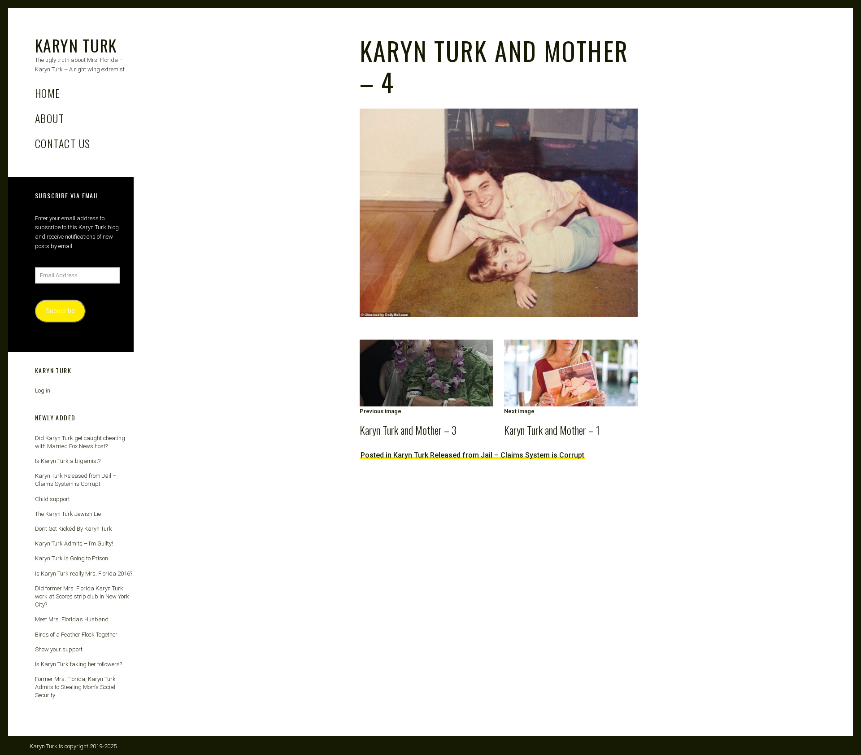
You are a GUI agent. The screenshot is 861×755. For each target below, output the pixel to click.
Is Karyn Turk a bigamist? (67, 461)
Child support (52, 499)
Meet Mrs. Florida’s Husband (72, 619)
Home (48, 93)
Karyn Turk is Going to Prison (71, 558)
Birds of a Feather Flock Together (76, 634)
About (49, 118)
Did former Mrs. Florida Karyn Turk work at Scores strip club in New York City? (82, 596)
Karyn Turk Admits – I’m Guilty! (74, 543)
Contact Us (62, 143)
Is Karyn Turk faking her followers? (78, 664)
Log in (42, 390)
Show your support (59, 649)
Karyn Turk (76, 45)
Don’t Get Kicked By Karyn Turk (73, 528)
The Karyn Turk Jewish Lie (68, 514)
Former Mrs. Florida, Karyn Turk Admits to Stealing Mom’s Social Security (75, 687)
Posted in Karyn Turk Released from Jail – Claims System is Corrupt (472, 455)
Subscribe (60, 311)
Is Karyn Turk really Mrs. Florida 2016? (83, 573)
